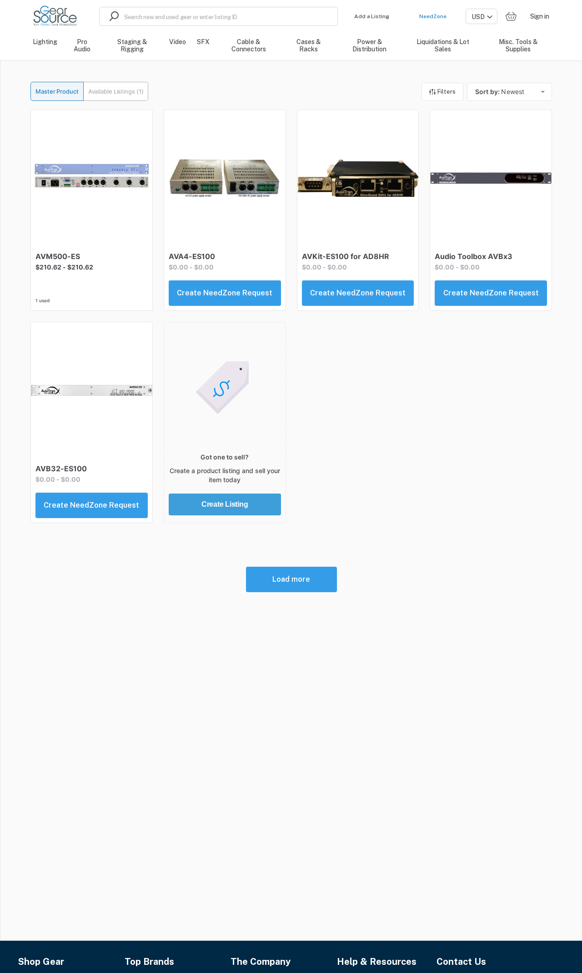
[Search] (112, 16)
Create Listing (224, 504)
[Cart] (511, 16)
